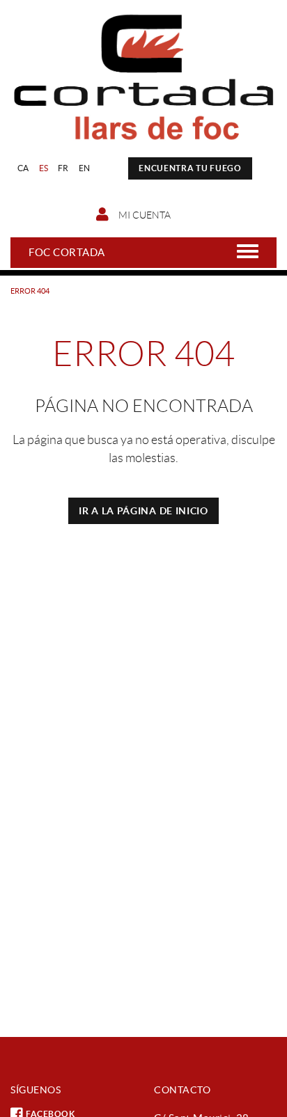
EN (85, 168)
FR (63, 168)
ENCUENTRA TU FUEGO (190, 168)
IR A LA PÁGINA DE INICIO (143, 510)
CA (23, 168)
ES (44, 168)
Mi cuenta (143, 215)
